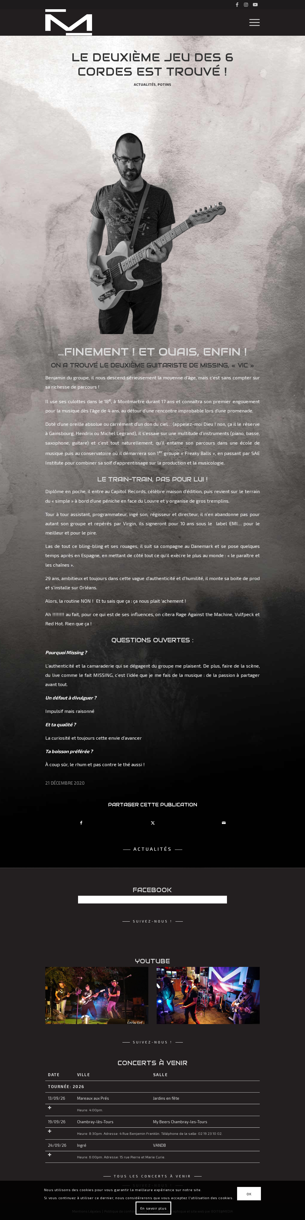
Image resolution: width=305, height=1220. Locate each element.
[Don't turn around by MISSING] (208, 995)
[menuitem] (252, 22)
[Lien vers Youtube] (255, 4)
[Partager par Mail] (224, 823)
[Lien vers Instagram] (246, 4)
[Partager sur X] (152, 823)
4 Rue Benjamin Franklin (139, 1133)
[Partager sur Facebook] (81, 823)
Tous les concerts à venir (152, 1176)
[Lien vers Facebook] (237, 4)
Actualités (145, 84)
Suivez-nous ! (152, 921)
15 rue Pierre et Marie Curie (142, 1157)
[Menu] (252, 22)
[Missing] (68, 22)
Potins (164, 84)
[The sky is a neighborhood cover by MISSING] (96, 995)
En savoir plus (153, 1208)
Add (49, 1107)
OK (249, 1194)
